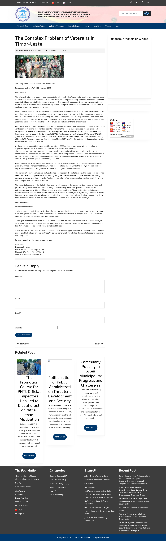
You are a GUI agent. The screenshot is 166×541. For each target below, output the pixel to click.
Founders (19, 494)
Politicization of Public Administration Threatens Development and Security (60, 389)
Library (87, 26)
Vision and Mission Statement (27, 479)
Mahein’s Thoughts (56, 26)
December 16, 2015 (25, 50)
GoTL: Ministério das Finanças (96, 507)
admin (40, 50)
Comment (20, 276)
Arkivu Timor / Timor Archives (96, 476)
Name (18, 298)
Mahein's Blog (55, 480)
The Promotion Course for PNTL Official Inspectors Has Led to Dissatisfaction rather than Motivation (29, 398)
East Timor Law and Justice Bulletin (98, 491)
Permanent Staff (21, 502)
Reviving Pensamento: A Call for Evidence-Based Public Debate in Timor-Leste (132, 516)
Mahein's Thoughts (58, 483)
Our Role (18, 483)
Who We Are (44, 3)
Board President (21, 498)
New (117, 26)
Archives (97, 26)
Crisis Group (89, 483)
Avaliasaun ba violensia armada (97, 480)
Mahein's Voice (56, 487)
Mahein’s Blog (22, 26)
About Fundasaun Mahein (26, 3)
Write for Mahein (22, 505)
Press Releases (74, 26)
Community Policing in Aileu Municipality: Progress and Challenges (90, 373)
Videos (108, 26)
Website (18, 328)
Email (18, 313)
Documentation (90, 487)
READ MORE (30, 456)
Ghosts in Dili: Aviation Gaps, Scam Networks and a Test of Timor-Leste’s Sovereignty (134, 501)
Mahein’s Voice (39, 26)
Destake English (56, 476)
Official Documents (23, 486)
